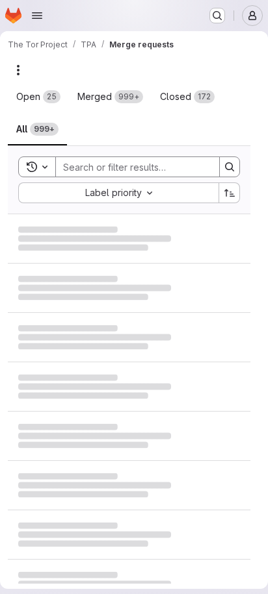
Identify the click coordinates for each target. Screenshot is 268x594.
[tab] (38, 96)
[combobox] (118, 192)
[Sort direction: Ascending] (229, 192)
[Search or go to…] (217, 15)
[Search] (229, 166)
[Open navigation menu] (37, 15)
